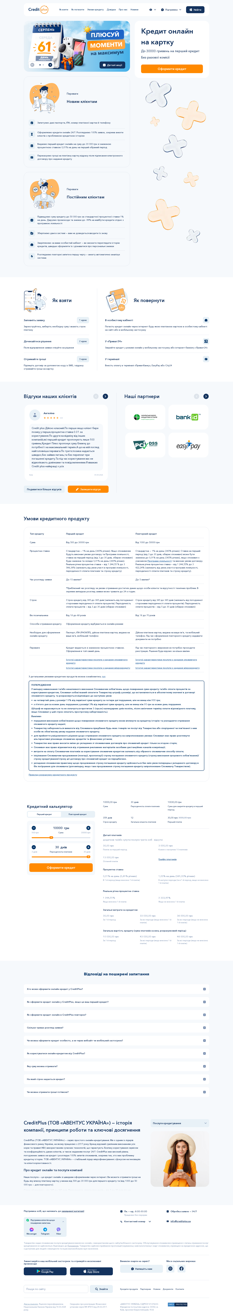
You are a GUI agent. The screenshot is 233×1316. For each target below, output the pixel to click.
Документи (168, 1289)
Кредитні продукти (129, 1289)
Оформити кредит (172, 69)
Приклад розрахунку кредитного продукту (53, 774)
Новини (134, 9)
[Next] (105, 396)
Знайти (103, 1289)
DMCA (171, 1304)
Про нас (123, 9)
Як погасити (77, 9)
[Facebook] (181, 1268)
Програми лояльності (159, 561)
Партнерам (145, 1289)
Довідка (111, 9)
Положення (73, 1246)
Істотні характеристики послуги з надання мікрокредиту (98, 668)
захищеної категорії (73, 1211)
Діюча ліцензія (31, 1304)
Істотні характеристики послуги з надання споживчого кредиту (97, 661)
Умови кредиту (95, 9)
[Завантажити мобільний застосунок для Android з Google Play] (45, 1271)
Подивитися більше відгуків (44, 489)
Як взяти (63, 9)
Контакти (180, 1289)
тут (104, 676)
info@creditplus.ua (181, 1221)
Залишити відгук (90, 489)
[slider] (51, 837)
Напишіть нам (143, 1268)
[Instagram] (170, 1268)
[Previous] (96, 396)
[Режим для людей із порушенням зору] (152, 9)
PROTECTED (181, 1304)
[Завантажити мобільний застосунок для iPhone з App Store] (91, 1271)
